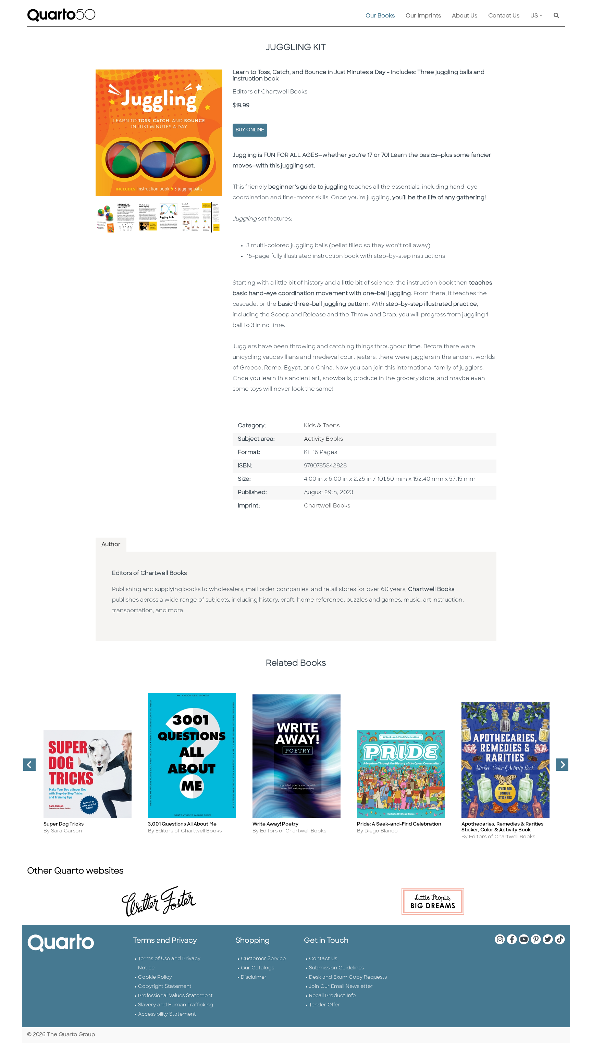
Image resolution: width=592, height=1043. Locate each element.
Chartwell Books (327, 506)
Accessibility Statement (167, 1014)
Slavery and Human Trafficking (175, 1005)
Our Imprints (423, 16)
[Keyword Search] (556, 16)
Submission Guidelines (336, 968)
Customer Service (263, 959)
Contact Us (503, 16)
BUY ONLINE (250, 130)
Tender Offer (324, 1005)
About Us (464, 16)
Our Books (380, 16)
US (534, 16)
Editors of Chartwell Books (149, 573)
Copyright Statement (165, 986)
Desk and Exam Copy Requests (348, 977)
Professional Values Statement (175, 995)
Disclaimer (254, 977)
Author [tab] (111, 545)
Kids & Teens (322, 426)
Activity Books (323, 439)
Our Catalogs (257, 968)
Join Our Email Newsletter (341, 986)
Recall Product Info (332, 995)
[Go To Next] (559, 767)
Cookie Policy (155, 977)
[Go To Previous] (26, 767)
